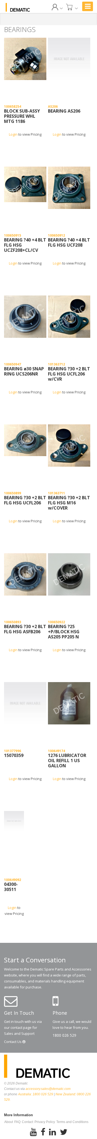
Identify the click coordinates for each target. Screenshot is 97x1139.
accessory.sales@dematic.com (48, 1089)
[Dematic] (18, 7)
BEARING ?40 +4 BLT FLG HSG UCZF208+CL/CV (25, 245)
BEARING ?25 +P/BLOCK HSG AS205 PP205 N (63, 632)
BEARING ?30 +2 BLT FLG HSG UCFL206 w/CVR (69, 374)
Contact (13, 1041)
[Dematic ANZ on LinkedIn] (52, 1132)
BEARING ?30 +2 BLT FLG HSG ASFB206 (25, 629)
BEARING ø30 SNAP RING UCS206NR (24, 371)
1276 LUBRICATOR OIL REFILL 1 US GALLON (67, 761)
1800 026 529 (64, 1035)
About (8, 1122)
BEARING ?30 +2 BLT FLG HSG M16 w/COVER (69, 503)
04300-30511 (11, 887)
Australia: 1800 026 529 (35, 1094)
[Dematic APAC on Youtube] (33, 1132)
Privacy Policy (44, 1122)
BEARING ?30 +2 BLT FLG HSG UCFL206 (25, 500)
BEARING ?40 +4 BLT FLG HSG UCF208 (69, 242)
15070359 (13, 755)
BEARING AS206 (64, 111)
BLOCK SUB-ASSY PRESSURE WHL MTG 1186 (22, 116)
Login (13, 134)
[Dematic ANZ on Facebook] (43, 1132)
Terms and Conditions (72, 1122)
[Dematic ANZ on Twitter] (63, 1132)
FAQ (17, 1122)
